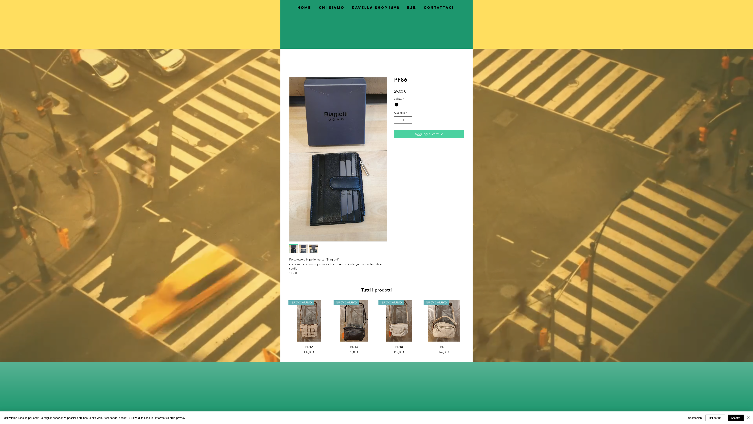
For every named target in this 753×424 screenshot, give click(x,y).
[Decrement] (397, 120)
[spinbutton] (403, 120)
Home (293, 63)
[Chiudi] (748, 418)
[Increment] (409, 120)
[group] (376, 328)
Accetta (735, 418)
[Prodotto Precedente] (282, 321)
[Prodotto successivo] (470, 321)
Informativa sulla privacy (170, 418)
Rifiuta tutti (715, 418)
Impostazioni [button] (694, 418)
